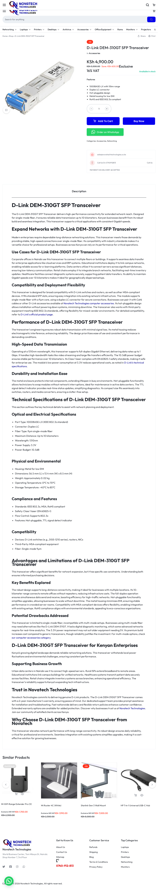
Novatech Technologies (132, 708)
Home (4, 36)
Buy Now (139, 121)
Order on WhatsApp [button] (108, 132)
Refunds (93, 847)
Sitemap (60, 857)
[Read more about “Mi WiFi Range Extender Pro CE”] (16, 794)
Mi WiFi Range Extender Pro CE (16, 804)
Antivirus (67, 29)
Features (91, 79)
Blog (91, 857)
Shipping (93, 852)
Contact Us (61, 852)
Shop (11, 36)
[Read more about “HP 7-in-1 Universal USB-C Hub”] (135, 795)
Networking (8, 29)
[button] (95, 795)
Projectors (146, 29)
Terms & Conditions (98, 862)
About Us (60, 847)
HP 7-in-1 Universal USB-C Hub (135, 805)
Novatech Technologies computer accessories (89, 303)
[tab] (79, 191)
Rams (120, 29)
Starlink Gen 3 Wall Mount (93, 805)
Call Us (149, 163)
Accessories (83, 29)
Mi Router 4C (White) (51, 805)
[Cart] (154, 11)
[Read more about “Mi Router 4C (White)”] (56, 795)
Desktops (52, 29)
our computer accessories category (31, 637)
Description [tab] (79, 191)
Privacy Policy (95, 867)
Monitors (130, 29)
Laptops (24, 29)
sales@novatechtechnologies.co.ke (111, 155)
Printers (38, 29)
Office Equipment (103, 29)
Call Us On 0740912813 (106, 163)
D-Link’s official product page (37, 314)
